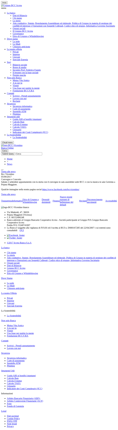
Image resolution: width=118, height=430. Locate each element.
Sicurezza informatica (22, 106)
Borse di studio (19, 67)
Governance (18, 33)
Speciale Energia (20, 59)
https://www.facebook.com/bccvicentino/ (60, 189)
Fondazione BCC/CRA (23, 90)
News (9, 164)
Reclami (16, 101)
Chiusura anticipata (21, 46)
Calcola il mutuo (20, 124)
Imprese (16, 54)
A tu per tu (17, 83)
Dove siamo (12, 39)
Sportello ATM (19, 111)
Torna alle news (8, 171)
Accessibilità (111, 201)
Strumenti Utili (8, 370)
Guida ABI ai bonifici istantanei (27, 119)
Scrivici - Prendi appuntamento (27, 96)
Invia (4, 3)
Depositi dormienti (46, 200)
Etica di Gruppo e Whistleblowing (28, 36)
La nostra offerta (14, 49)
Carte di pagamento (21, 109)
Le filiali (16, 44)
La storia (17, 20)
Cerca (4, 151)
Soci (9, 62)
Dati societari (13, 416)
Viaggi (16, 85)
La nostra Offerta (9, 293)
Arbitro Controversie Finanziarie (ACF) (25, 401)
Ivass (9, 403)
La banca (11, 13)
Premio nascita (19, 75)
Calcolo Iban (18, 122)
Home (10, 159)
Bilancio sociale (20, 65)
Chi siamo (17, 18)
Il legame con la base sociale (25, 72)
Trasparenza (6, 201)
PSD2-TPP (12, 421)
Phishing (17, 114)
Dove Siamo (7, 278)
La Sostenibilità (14, 135)
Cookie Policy (13, 418)
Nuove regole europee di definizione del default (66, 201)
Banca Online (7, 148)
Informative (17, 201)
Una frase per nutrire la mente (26, 88)
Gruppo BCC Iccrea (16, 268)
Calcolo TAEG (19, 127)
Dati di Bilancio (20, 15)
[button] (59, 8)
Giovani (16, 57)
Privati (16, 52)
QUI (22, 230)
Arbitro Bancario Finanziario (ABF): (23, 398)
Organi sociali (19, 28)
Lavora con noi (19, 98)
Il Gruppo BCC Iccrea (23, 31)
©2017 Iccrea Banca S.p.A (19, 243)
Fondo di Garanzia (15, 406)
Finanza (56, 201)
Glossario (17, 129)
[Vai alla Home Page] (11, 145)
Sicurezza (11, 103)
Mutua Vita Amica (21, 80)
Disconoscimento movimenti (94, 200)
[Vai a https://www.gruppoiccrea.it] (11, 5)
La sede (16, 41)
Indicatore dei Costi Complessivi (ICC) (30, 132)
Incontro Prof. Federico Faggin (27, 70)
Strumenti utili (13, 116)
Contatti (10, 93)
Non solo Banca (14, 78)
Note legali (12, 424)
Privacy (10, 426)
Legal (3, 411)
